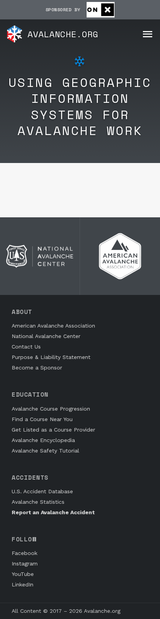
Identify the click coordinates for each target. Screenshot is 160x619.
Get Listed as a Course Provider (53, 430)
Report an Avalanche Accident (53, 512)
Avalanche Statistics (38, 502)
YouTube (23, 574)
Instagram (25, 563)
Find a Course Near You (42, 419)
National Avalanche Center (46, 336)
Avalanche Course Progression (51, 409)
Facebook (24, 553)
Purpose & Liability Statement (51, 357)
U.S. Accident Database (42, 491)
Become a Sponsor (37, 367)
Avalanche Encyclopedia (43, 440)
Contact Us (26, 346)
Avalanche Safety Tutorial (45, 450)
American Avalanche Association (53, 326)
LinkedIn (22, 584)
